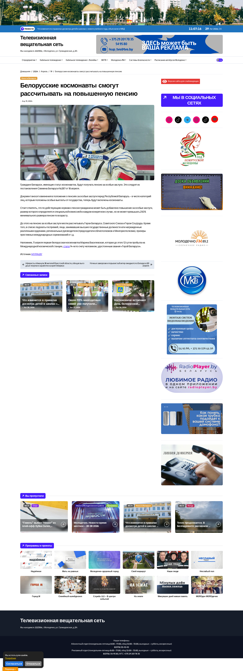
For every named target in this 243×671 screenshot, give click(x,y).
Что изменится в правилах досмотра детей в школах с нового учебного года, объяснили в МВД (39, 305)
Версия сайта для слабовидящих (183, 81)
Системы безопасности (139, 60)
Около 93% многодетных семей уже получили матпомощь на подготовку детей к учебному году (85, 305)
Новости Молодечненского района (90, 506)
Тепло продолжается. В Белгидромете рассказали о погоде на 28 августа (193, 526)
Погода (190, 506)
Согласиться (14, 663)
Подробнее (10, 658)
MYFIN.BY (36, 254)
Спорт (35, 506)
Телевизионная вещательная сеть (62, 620)
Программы (112, 506)
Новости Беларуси (28, 78)
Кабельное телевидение (50, 60)
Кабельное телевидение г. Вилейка (81, 60)
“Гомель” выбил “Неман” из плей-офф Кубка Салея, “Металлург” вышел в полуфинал (39, 527)
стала (66, 246)
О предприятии (28, 60)
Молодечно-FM (117, 60)
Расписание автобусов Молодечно (170, 60)
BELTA (27, 285)
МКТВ (103, 60)
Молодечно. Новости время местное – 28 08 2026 (90, 524)
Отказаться (33, 663)
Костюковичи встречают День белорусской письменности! (130, 303)
